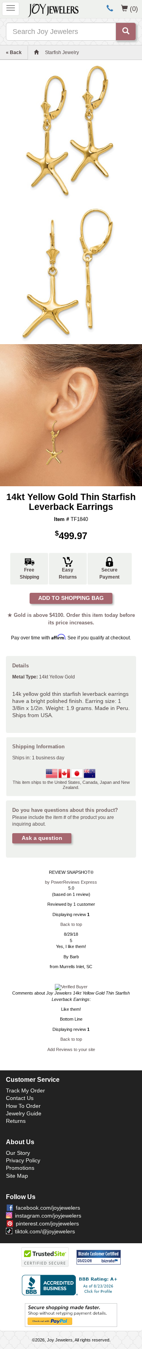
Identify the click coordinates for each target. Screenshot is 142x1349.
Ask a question (42, 838)
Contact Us (20, 1098)
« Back (14, 52)
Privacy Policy (23, 1160)
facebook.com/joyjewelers (48, 1208)
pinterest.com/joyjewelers (47, 1223)
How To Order (23, 1106)
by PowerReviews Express (71, 882)
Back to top (71, 924)
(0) (134, 9)
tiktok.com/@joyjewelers (45, 1231)
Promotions (20, 1168)
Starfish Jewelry (62, 52)
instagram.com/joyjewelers (48, 1215)
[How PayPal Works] (71, 1315)
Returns (16, 1121)
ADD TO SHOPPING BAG (71, 598)
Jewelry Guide (23, 1113)
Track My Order (25, 1090)
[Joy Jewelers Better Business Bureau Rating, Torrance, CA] (71, 1285)
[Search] (126, 31)
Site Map (17, 1176)
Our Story (18, 1153)
